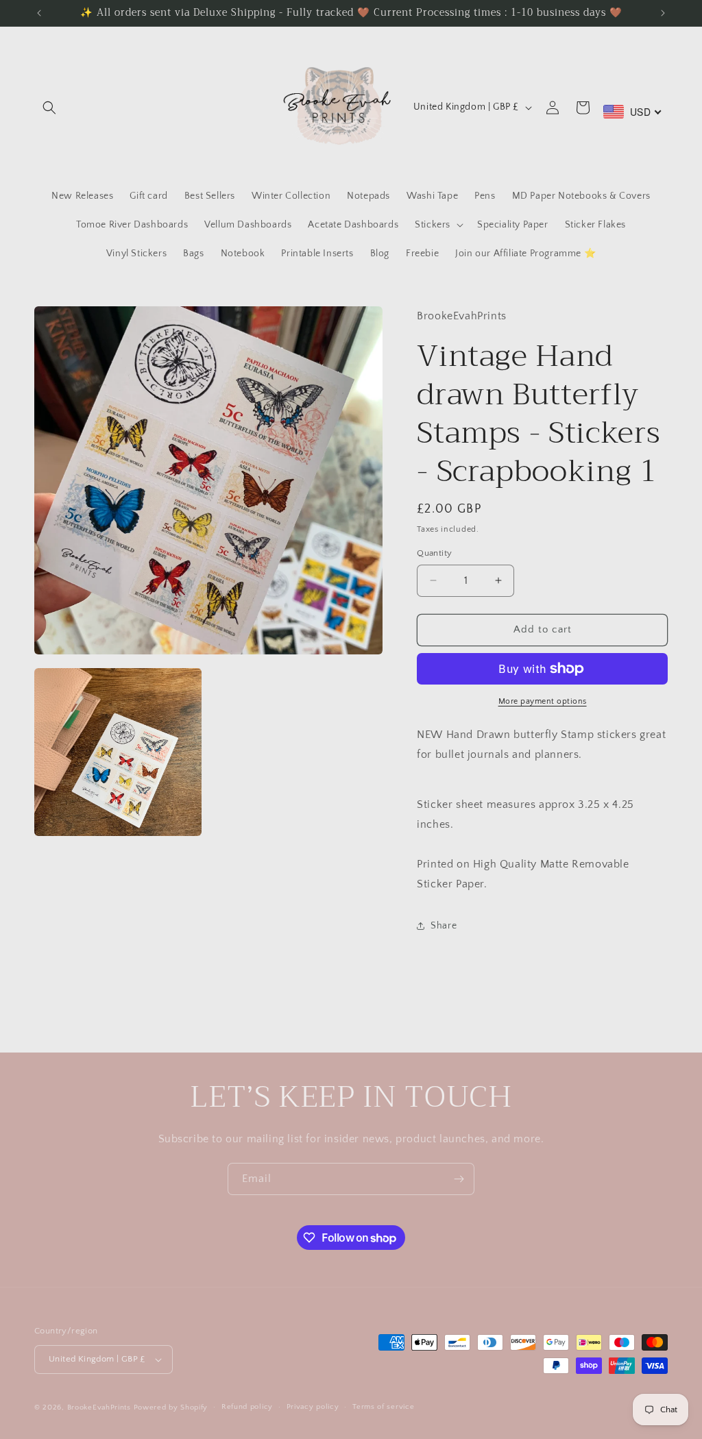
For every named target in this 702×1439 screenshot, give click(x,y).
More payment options (542, 701)
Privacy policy (313, 1407)
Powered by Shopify (171, 1407)
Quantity (434, 553)
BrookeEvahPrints (100, 1407)
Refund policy (247, 1407)
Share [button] (444, 925)
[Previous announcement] (39, 13)
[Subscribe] (459, 1179)
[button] (49, 108)
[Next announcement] (663, 13)
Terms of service (383, 1407)
